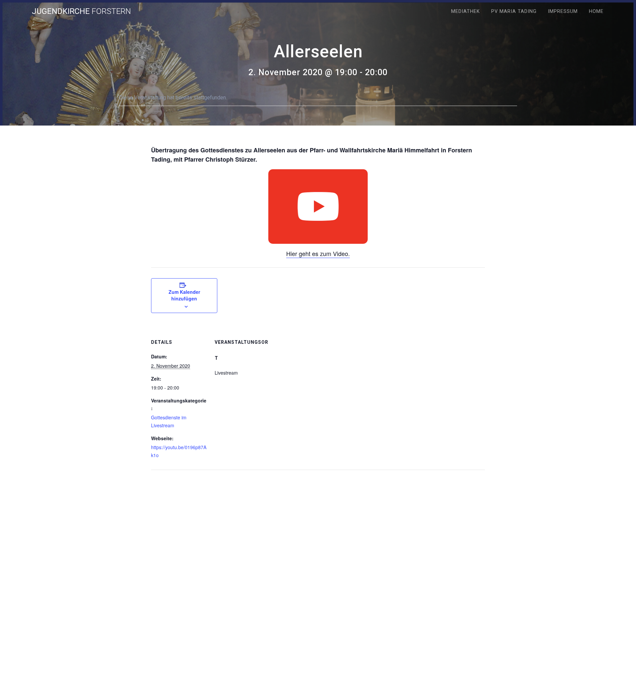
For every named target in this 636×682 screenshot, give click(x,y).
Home (596, 11)
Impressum (563, 11)
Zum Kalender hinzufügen (184, 295)
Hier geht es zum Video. (318, 253)
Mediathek (465, 11)
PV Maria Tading (514, 11)
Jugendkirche (81, 11)
